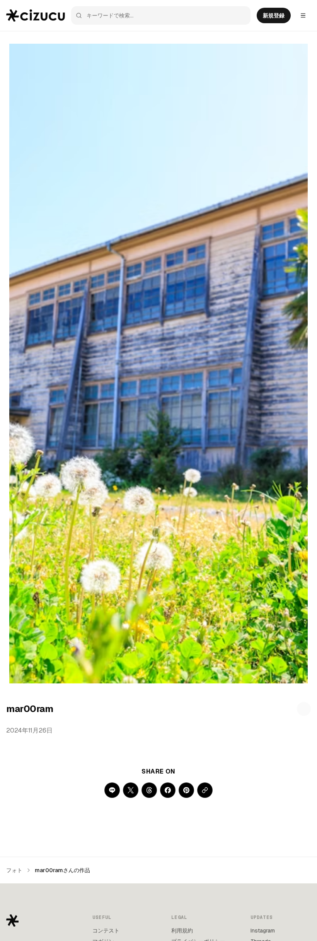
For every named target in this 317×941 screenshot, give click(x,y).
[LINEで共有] (112, 790)
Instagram (263, 930)
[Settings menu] (303, 15)
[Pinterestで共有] (186, 790)
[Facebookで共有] (168, 790)
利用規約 (182, 930)
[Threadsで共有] (149, 790)
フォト (14, 870)
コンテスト (105, 930)
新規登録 (274, 15)
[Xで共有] (130, 790)
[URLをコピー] (205, 790)
